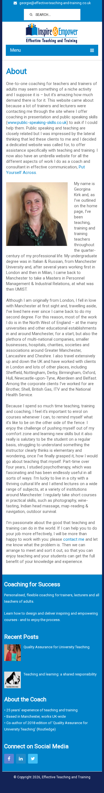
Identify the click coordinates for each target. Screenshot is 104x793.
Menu (15, 50)
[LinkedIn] (21, 759)
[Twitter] (33, 759)
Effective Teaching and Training (66, 777)
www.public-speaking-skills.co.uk (37, 122)
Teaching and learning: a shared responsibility (60, 674)
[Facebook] (9, 759)
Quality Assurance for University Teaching (57, 647)
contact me (73, 539)
